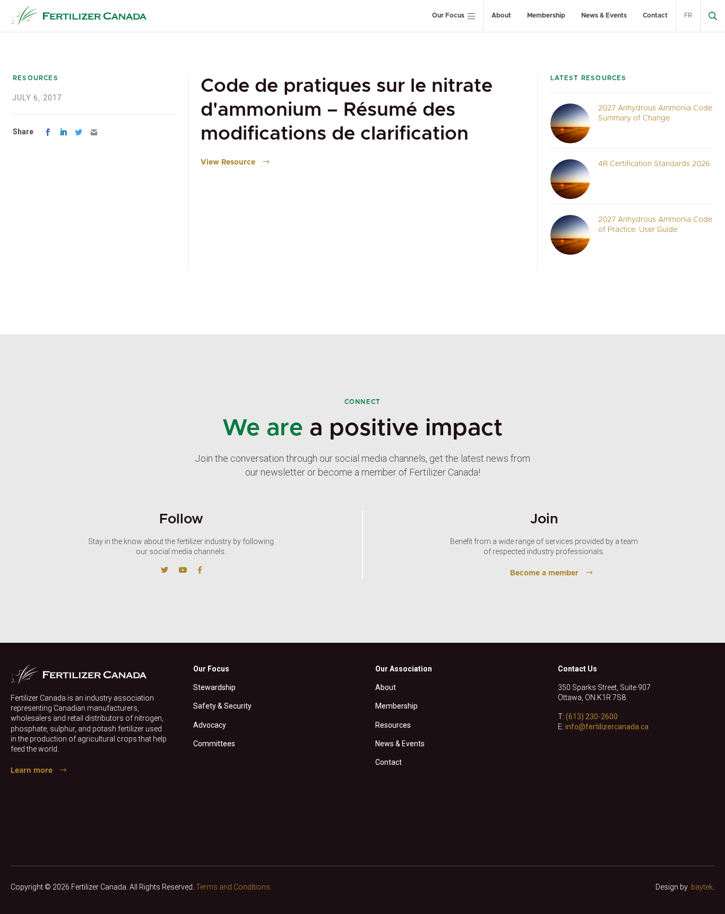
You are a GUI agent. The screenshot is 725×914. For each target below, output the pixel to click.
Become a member (544, 573)
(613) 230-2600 (592, 716)
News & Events (604, 15)
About (501, 15)
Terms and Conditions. (234, 887)
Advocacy (209, 725)
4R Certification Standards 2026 (654, 164)
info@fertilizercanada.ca (607, 726)
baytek (702, 887)
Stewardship (214, 687)
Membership (546, 15)
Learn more (32, 770)
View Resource (228, 162)
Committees (214, 743)
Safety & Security (222, 706)
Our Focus (448, 15)
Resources (393, 725)
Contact (655, 15)
